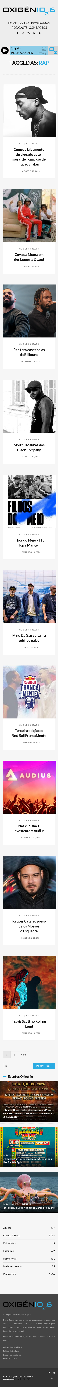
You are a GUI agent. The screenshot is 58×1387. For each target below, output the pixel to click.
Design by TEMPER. (22, 1379)
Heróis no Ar (29, 1258)
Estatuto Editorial (10, 1358)
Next (23, 1054)
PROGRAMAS (40, 23)
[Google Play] (34, 33)
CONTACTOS (38, 27)
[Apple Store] (39, 33)
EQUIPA (24, 23)
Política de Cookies (11, 1351)
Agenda (29, 1227)
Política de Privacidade (12, 1347)
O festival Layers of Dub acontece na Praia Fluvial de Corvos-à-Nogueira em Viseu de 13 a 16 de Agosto (28, 1113)
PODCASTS (19, 27)
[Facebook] (17, 33)
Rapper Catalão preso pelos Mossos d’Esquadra (29, 926)
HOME (12, 23)
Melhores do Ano (29, 1266)
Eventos (26, 1106)
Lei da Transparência (12, 1355)
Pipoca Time (29, 1274)
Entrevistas (29, 1243)
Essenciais (29, 1250)
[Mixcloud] (28, 33)
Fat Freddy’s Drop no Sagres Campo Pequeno (28, 1207)
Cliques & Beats (29, 143)
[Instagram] (23, 33)
